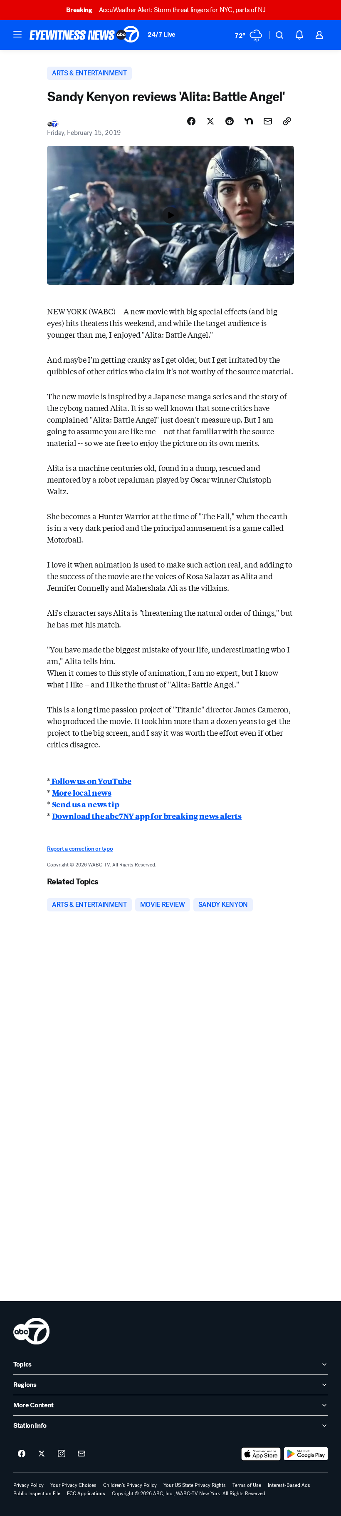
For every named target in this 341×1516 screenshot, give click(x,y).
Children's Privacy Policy (130, 1485)
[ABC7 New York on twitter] (41, 1454)
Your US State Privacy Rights (194, 1485)
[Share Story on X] (210, 121)
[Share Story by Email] (268, 121)
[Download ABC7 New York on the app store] (261, 1454)
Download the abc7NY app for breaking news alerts (147, 815)
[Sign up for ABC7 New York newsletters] (81, 1454)
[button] (17, 34)
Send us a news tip (85, 804)
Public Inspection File (36, 1493)
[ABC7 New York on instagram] (61, 1454)
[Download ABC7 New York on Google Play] (306, 1454)
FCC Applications (86, 1493)
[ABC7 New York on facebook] (21, 1454)
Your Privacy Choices (73, 1485)
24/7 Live (161, 34)
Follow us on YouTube (90, 780)
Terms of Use (246, 1485)
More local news (81, 792)
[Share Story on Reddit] (229, 121)
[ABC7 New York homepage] (84, 35)
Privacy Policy (28, 1485)
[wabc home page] (31, 1331)
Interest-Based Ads (289, 1485)
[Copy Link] (287, 121)
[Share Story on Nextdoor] (249, 121)
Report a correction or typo (80, 849)
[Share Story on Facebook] (191, 121)
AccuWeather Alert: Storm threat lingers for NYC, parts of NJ (165, 9)
